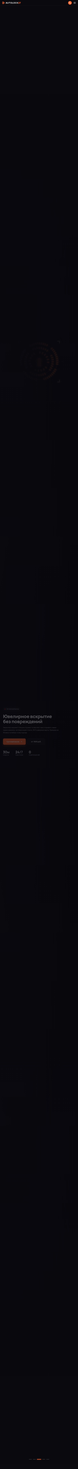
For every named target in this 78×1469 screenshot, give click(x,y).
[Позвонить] (70, 3)
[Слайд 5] (47, 1459)
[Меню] (74, 2)
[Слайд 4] (43, 1459)
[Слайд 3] (39, 1459)
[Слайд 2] (34, 1459)
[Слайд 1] (30, 1459)
